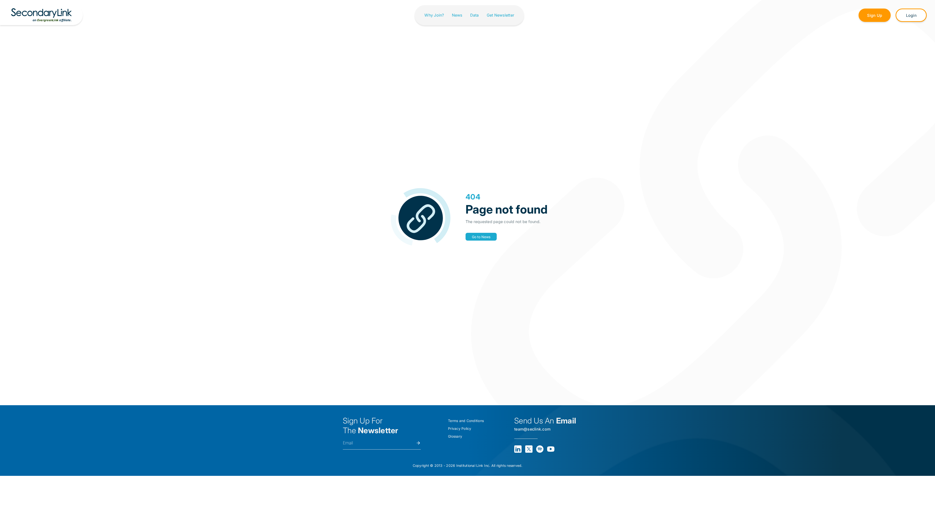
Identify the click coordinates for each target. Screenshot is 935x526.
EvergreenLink (47, 20)
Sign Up (874, 15)
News (457, 15)
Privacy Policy (459, 428)
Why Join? (434, 15)
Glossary (455, 436)
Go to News (481, 237)
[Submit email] (418, 443)
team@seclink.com (532, 429)
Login (911, 15)
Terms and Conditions (466, 421)
